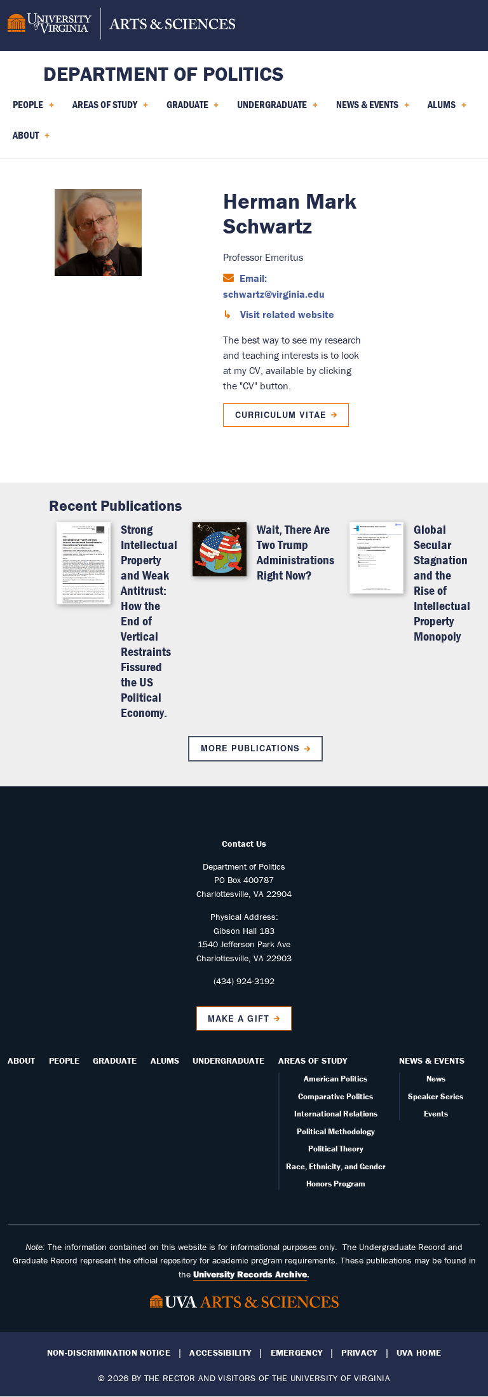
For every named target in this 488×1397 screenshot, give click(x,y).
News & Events (431, 1060)
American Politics (335, 1078)
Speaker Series (435, 1096)
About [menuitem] (23, 139)
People (64, 1060)
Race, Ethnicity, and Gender (336, 1166)
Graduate (115, 1060)
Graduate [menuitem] (184, 109)
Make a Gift (238, 1018)
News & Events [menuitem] (364, 109)
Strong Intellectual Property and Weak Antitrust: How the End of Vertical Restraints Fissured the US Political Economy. (149, 620)
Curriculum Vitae (281, 414)
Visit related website (286, 314)
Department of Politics (163, 73)
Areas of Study (312, 1060)
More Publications (250, 748)
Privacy (359, 1352)
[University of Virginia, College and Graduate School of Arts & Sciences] (121, 25)
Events (436, 1113)
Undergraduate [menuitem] (269, 109)
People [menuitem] (25, 109)
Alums (165, 1060)
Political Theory (335, 1148)
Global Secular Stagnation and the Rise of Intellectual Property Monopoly (442, 582)
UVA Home (418, 1352)
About (21, 1060)
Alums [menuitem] (439, 109)
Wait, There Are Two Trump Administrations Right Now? (295, 552)
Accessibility (220, 1352)
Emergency (297, 1352)
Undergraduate (228, 1060)
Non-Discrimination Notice (108, 1352)
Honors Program (335, 1183)
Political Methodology (336, 1131)
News (435, 1078)
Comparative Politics (335, 1096)
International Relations (335, 1113)
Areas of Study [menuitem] (102, 109)
